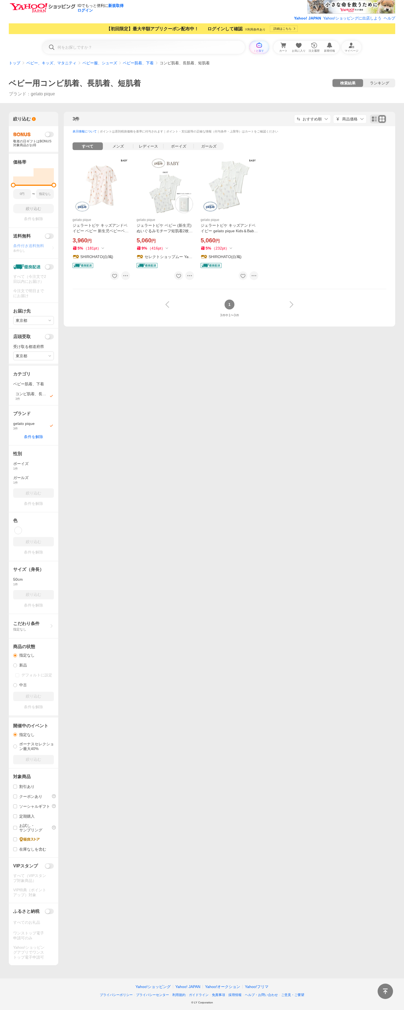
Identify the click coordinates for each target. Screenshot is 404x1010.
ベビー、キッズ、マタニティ (51, 63)
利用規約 (179, 995)
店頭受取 (22, 336)
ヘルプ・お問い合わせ (261, 995)
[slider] (13, 185)
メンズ (118, 146)
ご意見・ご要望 (292, 995)
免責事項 (218, 995)
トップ (14, 63)
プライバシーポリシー (116, 995)
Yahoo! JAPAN (307, 18)
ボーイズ (178, 146)
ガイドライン (199, 995)
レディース (148, 146)
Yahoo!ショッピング (153, 986)
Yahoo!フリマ (257, 986)
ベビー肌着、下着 (138, 63)
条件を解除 (33, 437)
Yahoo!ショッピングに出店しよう (352, 18)
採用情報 (235, 995)
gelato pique (82, 220)
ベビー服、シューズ (99, 63)
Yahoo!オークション (222, 986)
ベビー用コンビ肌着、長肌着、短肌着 (75, 83)
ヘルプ (389, 18)
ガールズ (209, 146)
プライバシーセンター (152, 995)
